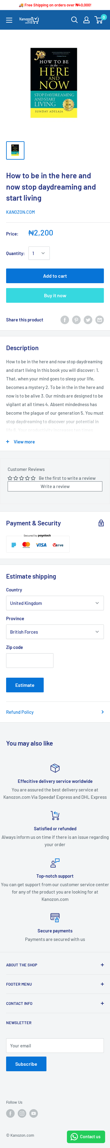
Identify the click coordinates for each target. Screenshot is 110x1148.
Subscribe (26, 1064)
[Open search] (74, 20)
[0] (99, 20)
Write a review (55, 486)
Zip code (14, 647)
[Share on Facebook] (65, 319)
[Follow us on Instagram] (22, 1113)
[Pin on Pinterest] (76, 319)
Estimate (25, 685)
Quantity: (15, 253)
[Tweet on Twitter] (88, 319)
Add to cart (55, 276)
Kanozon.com (20, 212)
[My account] (86, 20)
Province (15, 618)
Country (14, 589)
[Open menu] (9, 20)
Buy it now (55, 295)
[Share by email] (99, 319)
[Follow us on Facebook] (10, 1113)
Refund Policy (20, 712)
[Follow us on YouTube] (33, 1113)
